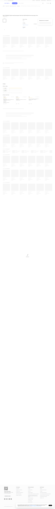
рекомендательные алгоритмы (32, 505)
